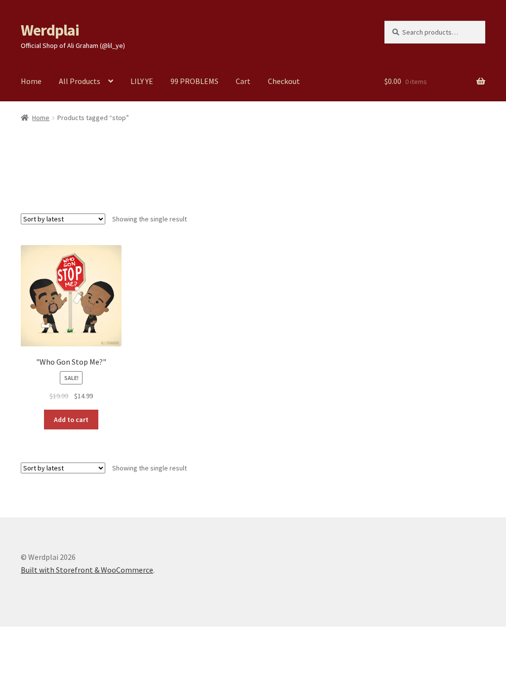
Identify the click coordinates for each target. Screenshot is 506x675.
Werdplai (50, 30)
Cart (243, 81)
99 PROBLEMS (194, 81)
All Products (79, 81)
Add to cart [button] (71, 419)
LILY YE (141, 81)
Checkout (284, 81)
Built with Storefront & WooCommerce (87, 570)
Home (31, 81)
